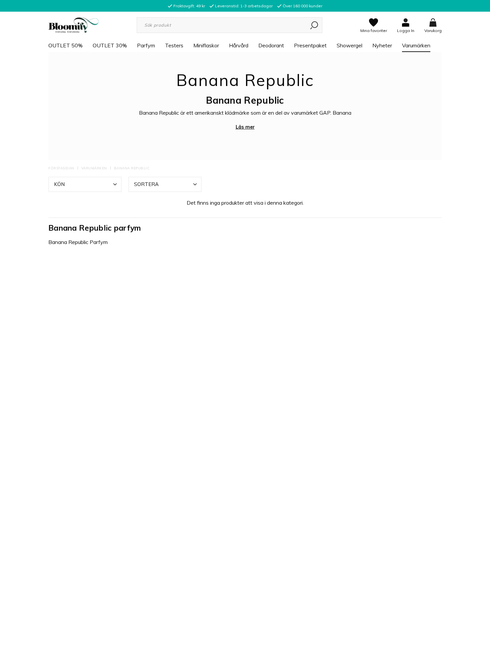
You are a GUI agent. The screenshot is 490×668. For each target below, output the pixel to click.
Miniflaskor (206, 45)
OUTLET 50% (65, 45)
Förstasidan (61, 168)
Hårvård (238, 45)
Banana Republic (132, 168)
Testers (174, 45)
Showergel (349, 45)
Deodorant (271, 45)
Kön (59, 184)
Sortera (146, 184)
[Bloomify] (73, 24)
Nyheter (382, 45)
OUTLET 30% (110, 45)
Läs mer (245, 127)
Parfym (146, 45)
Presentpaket (310, 45)
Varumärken (416, 45)
